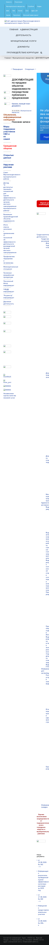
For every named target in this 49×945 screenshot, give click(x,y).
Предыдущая (18, 69)
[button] (41, 52)
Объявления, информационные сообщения (12, 117)
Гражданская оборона (10, 147)
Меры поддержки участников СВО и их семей (9, 132)
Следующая (29, 69)
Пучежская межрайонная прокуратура (8, 275)
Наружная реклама (8, 165)
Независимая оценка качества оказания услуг (9, 396)
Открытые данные (8, 156)
